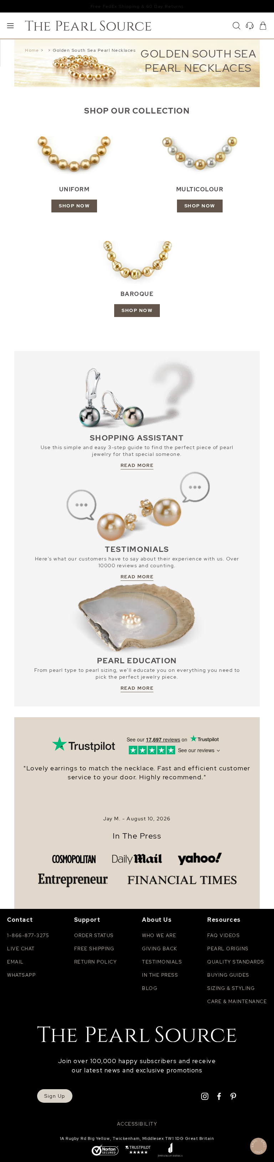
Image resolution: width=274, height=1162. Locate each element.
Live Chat (21, 949)
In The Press (137, 836)
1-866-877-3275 (28, 935)
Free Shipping (94, 949)
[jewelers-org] (170, 1150)
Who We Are (159, 935)
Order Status (94, 935)
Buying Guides (228, 975)
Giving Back (159, 949)
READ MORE (137, 465)
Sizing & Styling (231, 988)
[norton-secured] (105, 1151)
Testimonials (162, 962)
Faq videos (223, 935)
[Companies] (137, 869)
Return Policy (95, 962)
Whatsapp (21, 975)
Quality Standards (235, 962)
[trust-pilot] (138, 1150)
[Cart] (263, 26)
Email (15, 962)
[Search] (236, 26)
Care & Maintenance (237, 1001)
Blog (149, 988)
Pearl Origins (228, 949)
